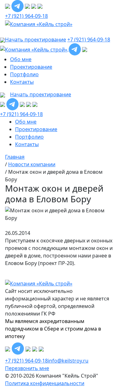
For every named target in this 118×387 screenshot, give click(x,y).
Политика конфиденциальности (44, 383)
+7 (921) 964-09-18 (26, 16)
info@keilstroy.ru (68, 360)
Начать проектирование (40, 94)
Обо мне (20, 59)
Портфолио (24, 74)
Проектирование (31, 66)
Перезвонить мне (27, 368)
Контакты (22, 81)
